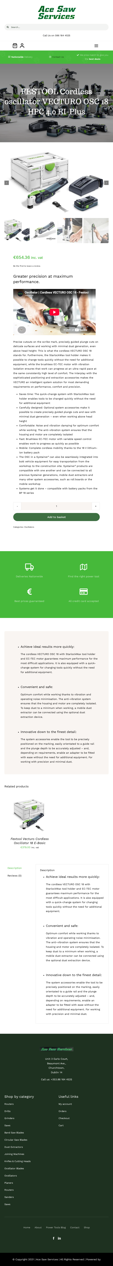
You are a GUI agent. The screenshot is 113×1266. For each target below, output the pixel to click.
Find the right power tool (83, 576)
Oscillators (29, 527)
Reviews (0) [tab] (14, 875)
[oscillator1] (56, 183)
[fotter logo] (56, 1048)
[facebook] (53, 1238)
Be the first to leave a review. (26, 266)
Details (12, 818)
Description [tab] (15, 868)
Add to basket (56, 517)
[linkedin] (59, 1238)
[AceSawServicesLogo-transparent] (56, 5)
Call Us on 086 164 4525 (56, 35)
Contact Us (58, 57)
